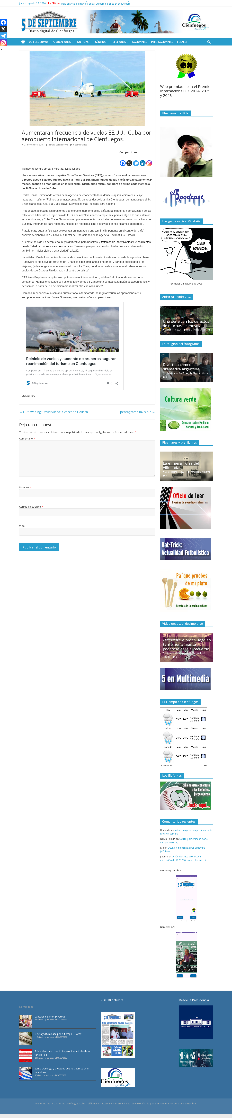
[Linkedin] (143, 160)
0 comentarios (80, 144)
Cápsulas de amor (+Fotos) (50, 1016)
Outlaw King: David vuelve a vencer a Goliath (53, 412)
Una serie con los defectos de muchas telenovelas (186, 323)
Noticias (82, 41)
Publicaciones (61, 41)
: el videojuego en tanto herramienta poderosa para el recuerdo (187, 644)
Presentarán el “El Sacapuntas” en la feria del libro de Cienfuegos (96, 3)
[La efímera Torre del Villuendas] (186, 453)
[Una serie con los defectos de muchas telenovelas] (186, 307)
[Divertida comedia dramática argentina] (186, 354)
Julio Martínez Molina (196, 329)
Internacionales (162, 41)
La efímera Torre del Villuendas (181, 465)
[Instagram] (149, 160)
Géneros (100, 41)
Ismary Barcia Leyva (58, 144)
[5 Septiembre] (23, 41)
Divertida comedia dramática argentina (181, 366)
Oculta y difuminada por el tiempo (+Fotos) (58, 1033)
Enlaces (182, 41)
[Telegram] (136, 160)
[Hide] (1, 49)
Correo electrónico (31, 506)
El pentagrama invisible (136, 412)
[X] (129, 160)
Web (22, 525)
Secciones (119, 41)
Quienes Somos (38, 41)
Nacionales (139, 41)
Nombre (25, 487)
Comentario (27, 438)
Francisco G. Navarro (200, 471)
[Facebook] (123, 160)
